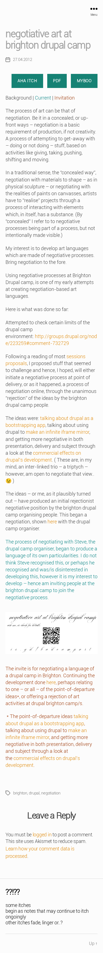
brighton (20, 793)
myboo (84, 80)
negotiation (50, 793)
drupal (34, 793)
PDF (57, 80)
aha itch (27, 80)
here (52, 521)
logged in (42, 834)
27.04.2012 (22, 59)
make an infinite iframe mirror (57, 432)
